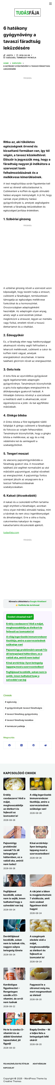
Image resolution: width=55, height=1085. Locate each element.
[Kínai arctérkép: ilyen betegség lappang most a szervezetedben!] (41, 832)
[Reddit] (46, 745)
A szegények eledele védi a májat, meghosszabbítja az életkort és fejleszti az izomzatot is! (39, 947)
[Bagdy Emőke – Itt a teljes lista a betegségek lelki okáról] (41, 1019)
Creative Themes (12, 1081)
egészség (11, 702)
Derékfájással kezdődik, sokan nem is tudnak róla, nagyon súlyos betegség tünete (14, 943)
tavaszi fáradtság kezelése (19, 720)
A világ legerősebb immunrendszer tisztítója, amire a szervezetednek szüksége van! (26, 640)
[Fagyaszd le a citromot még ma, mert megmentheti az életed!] (41, 974)
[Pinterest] (34, 745)
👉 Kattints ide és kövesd (27, 605)
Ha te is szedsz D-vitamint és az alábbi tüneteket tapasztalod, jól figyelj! (13, 1036)
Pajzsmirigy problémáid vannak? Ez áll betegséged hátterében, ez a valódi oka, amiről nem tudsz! (26, 653)
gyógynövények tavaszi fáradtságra (23, 708)
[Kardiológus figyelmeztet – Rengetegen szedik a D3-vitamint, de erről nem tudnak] (14, 974)
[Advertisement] (27, 108)
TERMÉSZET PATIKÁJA (26, 57)
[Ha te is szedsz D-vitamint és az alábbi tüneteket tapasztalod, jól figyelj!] (14, 1019)
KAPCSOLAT (8, 1068)
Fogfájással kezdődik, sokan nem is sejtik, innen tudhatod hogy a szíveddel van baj (26, 675)
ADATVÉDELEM (39, 1064)
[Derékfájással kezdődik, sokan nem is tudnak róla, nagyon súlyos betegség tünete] (14, 925)
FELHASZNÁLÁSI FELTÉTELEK (16, 1064)
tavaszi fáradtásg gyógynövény (21, 714)
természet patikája (15, 726)
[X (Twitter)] (22, 745)
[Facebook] (10, 745)
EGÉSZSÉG (11, 57)
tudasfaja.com (11, 532)
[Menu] (50, 3)
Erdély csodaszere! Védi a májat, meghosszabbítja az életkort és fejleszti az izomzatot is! (25, 627)
